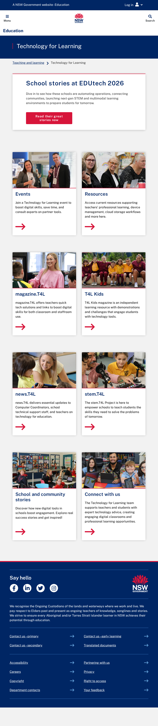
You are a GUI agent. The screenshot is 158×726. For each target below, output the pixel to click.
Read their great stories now (49, 118)
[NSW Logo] (79, 18)
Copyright (17, 681)
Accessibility (19, 663)
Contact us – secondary (26, 645)
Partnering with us (97, 663)
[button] (7, 18)
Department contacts (25, 690)
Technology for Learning (49, 46)
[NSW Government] (140, 583)
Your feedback (94, 690)
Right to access (95, 681)
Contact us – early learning (102, 636)
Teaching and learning (28, 63)
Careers (15, 672)
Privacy (89, 672)
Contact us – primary (24, 636)
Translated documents (100, 645)
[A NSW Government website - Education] (42, 5)
